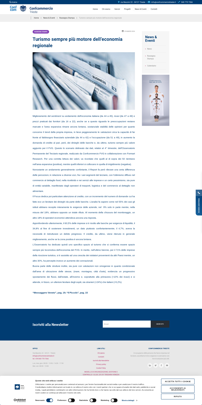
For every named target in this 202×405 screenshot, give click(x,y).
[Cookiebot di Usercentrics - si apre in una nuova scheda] (20, 400)
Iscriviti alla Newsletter (101, 360)
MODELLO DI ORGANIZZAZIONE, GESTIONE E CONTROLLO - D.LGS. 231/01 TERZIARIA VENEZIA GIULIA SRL (101, 374)
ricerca (14, 2)
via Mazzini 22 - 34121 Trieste (132, 2)
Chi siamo (101, 353)
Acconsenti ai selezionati (178, 389)
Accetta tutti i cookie (178, 381)
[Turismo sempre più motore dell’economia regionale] (84, 81)
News (149, 49)
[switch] (71, 400)
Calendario (151, 66)
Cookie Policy (101, 368)
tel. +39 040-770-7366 (41, 359)
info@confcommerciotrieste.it (43, 356)
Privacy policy (101, 364)
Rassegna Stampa (40, 32)
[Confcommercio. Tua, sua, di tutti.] (155, 100)
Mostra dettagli (128, 400)
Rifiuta (178, 396)
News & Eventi (49, 18)
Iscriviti (160, 324)
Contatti (101, 357)
